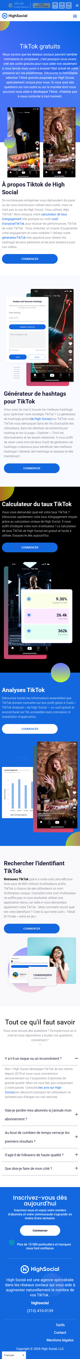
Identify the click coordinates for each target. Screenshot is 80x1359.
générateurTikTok (14, 237)
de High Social (40, 419)
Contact (60, 1332)
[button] (75, 16)
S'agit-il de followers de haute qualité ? (34, 1155)
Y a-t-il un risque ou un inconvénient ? (33, 1058)
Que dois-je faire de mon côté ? (28, 1168)
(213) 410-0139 (40, 1310)
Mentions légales (60, 1340)
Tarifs (60, 1325)
